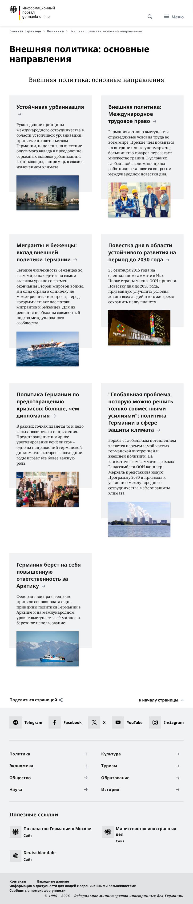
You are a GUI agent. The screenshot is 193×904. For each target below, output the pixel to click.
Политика (55, 31)
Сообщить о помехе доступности (37, 890)
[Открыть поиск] (148, 14)
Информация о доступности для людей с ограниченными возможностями (72, 886)
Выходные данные (53, 881)
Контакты (17, 881)
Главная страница (25, 31)
